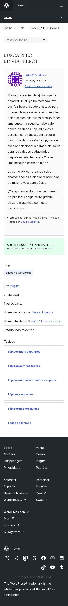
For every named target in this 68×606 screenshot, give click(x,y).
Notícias (9, 454)
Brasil (16, 549)
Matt (9, 518)
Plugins (21, 27)
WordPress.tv (15, 500)
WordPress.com (16, 512)
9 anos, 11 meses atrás (38, 86)
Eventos (41, 486)
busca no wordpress (18, 272)
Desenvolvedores (16, 493)
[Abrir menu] (62, 5)
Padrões (42, 467)
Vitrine (40, 448)
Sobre (8, 448)
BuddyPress (14, 532)
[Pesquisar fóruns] (44, 40)
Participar (42, 480)
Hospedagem (13, 461)
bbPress (11, 525)
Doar (41, 493)
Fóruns (8, 17)
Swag (41, 500)
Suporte (9, 486)
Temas (40, 454)
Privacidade (12, 467)
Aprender (10, 480)
